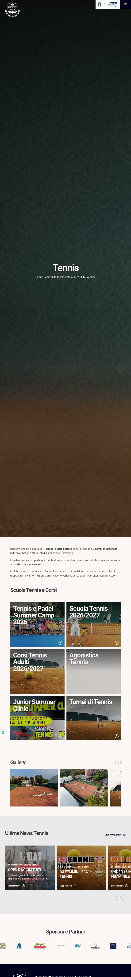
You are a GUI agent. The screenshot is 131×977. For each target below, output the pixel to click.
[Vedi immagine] (34, 787)
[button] (118, 762)
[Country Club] (12, 10)
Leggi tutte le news (113, 835)
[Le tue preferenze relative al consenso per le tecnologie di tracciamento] (3, 733)
